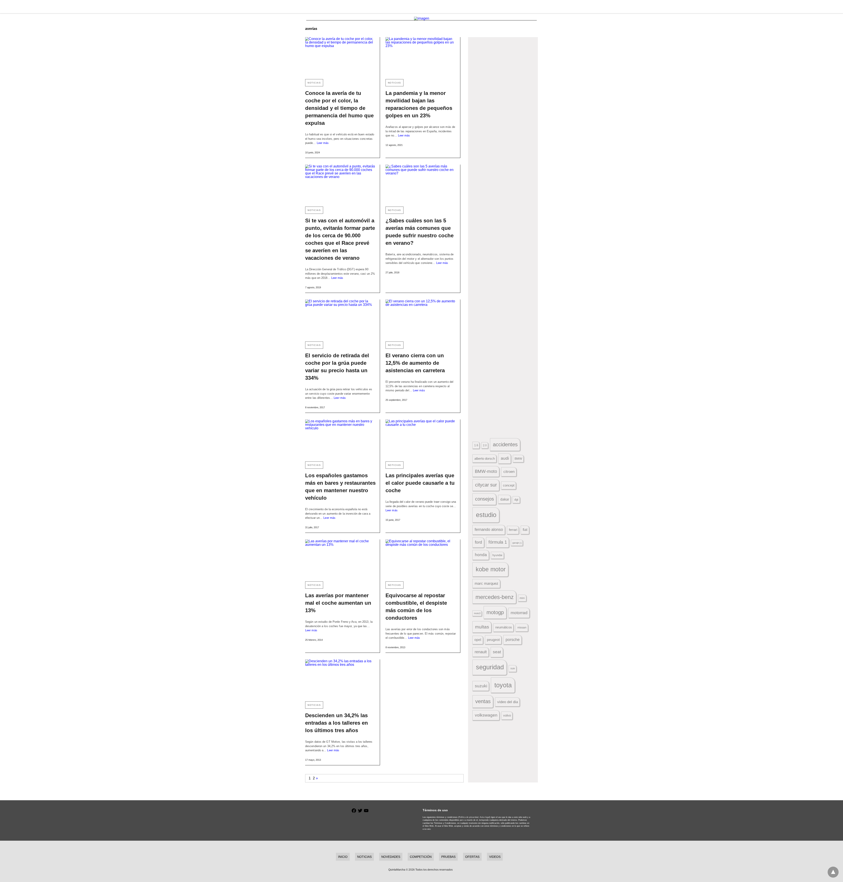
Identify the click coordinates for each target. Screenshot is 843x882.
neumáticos (503, 627)
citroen (509, 472)
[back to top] (833, 872)
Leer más (323, 143)
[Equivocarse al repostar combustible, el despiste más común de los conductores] (420, 558)
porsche (513, 639)
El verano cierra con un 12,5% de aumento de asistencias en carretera (415, 362)
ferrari (513, 530)
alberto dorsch (484, 458)
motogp (495, 612)
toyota (503, 685)
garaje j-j (516, 542)
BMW (518, 458)
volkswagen (486, 715)
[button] (503, 93)
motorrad (519, 612)
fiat (525, 530)
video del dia (507, 702)
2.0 (485, 445)
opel (477, 640)
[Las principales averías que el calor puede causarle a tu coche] (420, 438)
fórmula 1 (497, 542)
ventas (483, 701)
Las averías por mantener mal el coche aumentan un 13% (338, 602)
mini (522, 598)
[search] (536, 6)
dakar (504, 499)
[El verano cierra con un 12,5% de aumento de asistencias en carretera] (420, 318)
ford (478, 542)
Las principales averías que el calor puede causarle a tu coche (420, 482)
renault (481, 652)
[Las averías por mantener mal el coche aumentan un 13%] (340, 558)
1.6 (476, 445)
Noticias (314, 83)
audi (505, 458)
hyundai (497, 555)
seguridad (490, 667)
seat (497, 652)
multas (482, 626)
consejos (484, 499)
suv (512, 668)
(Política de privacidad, (468, 817)
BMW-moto (486, 471)
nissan (521, 627)
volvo (507, 715)
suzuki (481, 686)
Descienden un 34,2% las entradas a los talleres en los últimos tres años (336, 722)
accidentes (505, 444)
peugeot (493, 640)
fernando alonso (489, 529)
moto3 (477, 613)
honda (481, 554)
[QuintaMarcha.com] (421, 6)
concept (508, 485)
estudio (486, 514)
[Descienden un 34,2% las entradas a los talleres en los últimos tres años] (340, 678)
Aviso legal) (485, 817)
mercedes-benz (495, 597)
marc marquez (486, 583)
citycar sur (486, 485)
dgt (516, 499)
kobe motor (491, 569)
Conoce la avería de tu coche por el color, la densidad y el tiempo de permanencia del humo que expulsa (339, 108)
